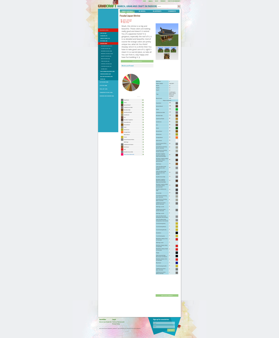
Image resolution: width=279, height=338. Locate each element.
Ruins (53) (102, 79)
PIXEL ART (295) (103, 89)
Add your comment (167, 295)
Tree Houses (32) (105, 61)
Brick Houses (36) (105, 58)
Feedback (163, 1)
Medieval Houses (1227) (107, 53)
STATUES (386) (103, 85)
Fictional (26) (103, 41)
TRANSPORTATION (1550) (106, 92)
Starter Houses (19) (106, 66)
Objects (150, 1)
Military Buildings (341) (106, 76)
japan (170, 93)
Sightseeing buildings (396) (107, 71)
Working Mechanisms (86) (107, 96)
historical (171, 94)
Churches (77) (103, 35)
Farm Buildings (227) (105, 74)
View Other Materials (129, 154)
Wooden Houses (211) (106, 46)
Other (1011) (104, 69)
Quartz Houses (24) (106, 56)
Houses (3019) (103, 43)
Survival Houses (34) (106, 63)
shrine (174, 93)
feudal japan (172, 92)
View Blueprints (137, 61)
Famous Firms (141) (105, 38)
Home (144, 1)
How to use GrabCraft (174, 1)
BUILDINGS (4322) (104, 30)
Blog (156, 1)
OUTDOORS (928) (104, 82)
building (171, 96)
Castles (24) (103, 33)
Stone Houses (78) (105, 48)
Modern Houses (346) (106, 51)
